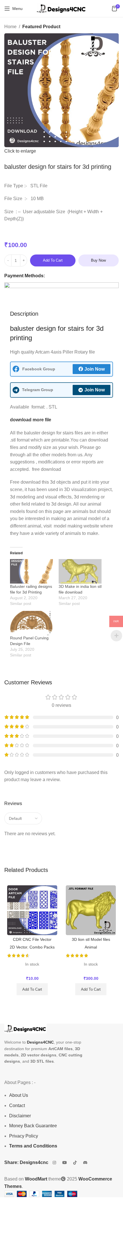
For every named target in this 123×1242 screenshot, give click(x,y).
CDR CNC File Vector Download (32, 942)
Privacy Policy (23, 1136)
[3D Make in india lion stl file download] (80, 571)
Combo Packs (42, 947)
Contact (17, 1105)
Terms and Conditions (33, 1146)
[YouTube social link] (64, 1162)
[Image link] (25, 1028)
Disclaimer (20, 1115)
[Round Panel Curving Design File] (31, 623)
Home (10, 26)
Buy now (98, 260)
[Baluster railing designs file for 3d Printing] (31, 571)
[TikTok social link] (75, 1162)
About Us (18, 1095)
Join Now (94, 369)
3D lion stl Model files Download (91, 942)
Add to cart (53, 260)
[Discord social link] (85, 1162)
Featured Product (41, 26)
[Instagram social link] (54, 1162)
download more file (30, 419)
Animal (91, 947)
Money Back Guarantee (33, 1125)
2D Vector (18, 947)
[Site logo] (61, 8)
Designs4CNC (40, 1042)
